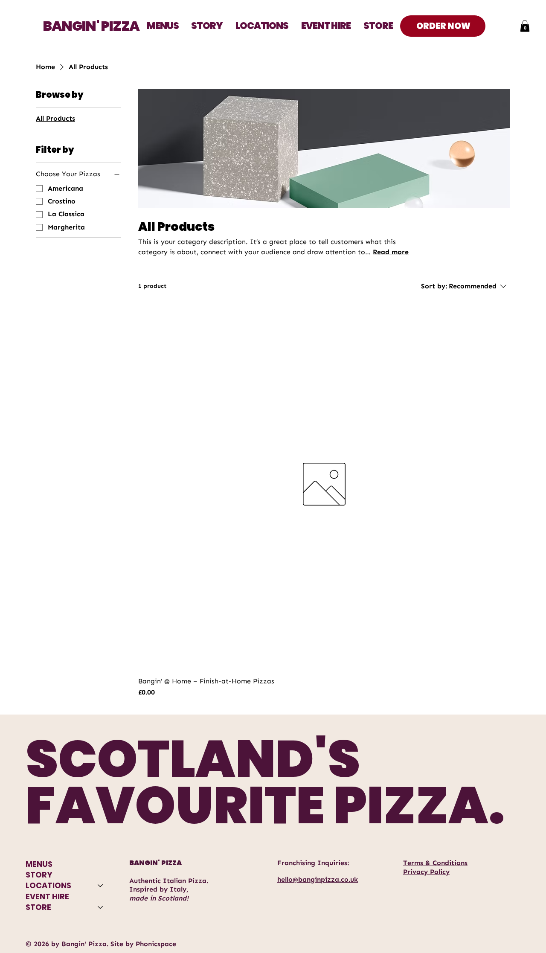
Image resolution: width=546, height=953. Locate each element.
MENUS (39, 864)
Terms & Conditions (435, 863)
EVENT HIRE (47, 896)
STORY (39, 874)
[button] (261, 26)
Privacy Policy (426, 872)
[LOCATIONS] (100, 885)
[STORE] (100, 907)
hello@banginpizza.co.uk (317, 879)
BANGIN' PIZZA (91, 25)
